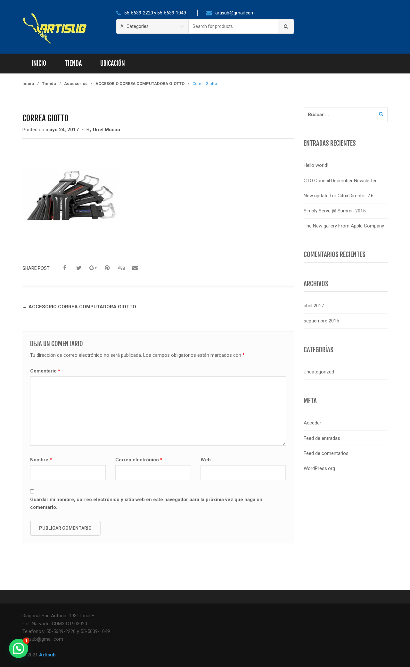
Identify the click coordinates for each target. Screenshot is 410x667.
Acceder (312, 423)
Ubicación (112, 63)
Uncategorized (319, 372)
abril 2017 (314, 306)
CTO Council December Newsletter (340, 181)
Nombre (41, 460)
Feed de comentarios (326, 453)
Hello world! (316, 165)
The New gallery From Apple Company (344, 226)
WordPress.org (319, 468)
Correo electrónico (138, 460)
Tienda (73, 63)
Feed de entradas (322, 438)
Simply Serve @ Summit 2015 (334, 211)
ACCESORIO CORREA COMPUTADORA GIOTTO (139, 83)
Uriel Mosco (106, 130)
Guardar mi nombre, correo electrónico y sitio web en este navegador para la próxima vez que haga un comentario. (146, 503)
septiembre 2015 (321, 321)
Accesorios (75, 83)
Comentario (45, 371)
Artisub (47, 655)
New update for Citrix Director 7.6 (338, 196)
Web (206, 460)
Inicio (39, 63)
